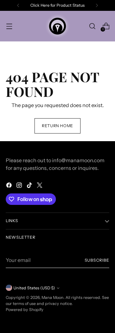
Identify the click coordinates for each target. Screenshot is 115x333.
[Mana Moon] (57, 26)
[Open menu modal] (9, 26)
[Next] (97, 5)
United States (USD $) (34, 288)
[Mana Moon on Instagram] (20, 186)
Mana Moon (53, 297)
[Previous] (18, 5)
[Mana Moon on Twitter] (40, 186)
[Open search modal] (92, 26)
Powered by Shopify (24, 309)
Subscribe (97, 260)
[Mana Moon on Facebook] (9, 186)
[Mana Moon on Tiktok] (30, 186)
